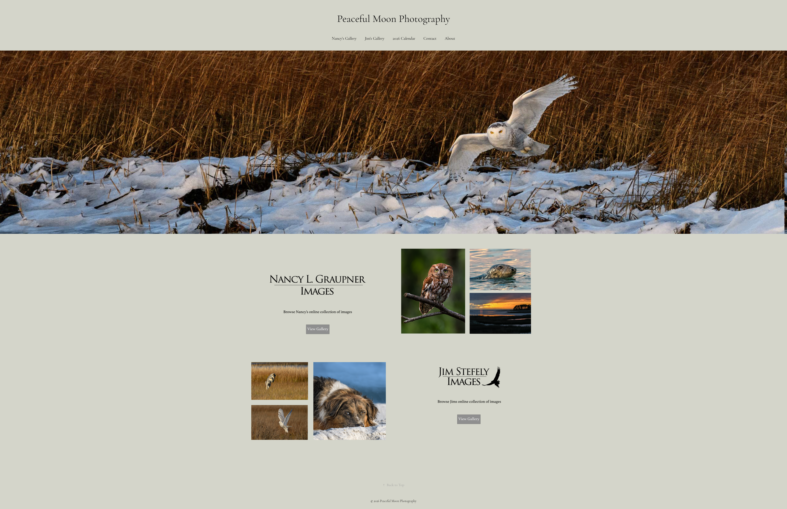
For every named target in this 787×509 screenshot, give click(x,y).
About (450, 38)
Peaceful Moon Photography (393, 18)
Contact (430, 38)
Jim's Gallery (374, 38)
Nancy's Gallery (344, 38)
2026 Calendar (404, 38)
